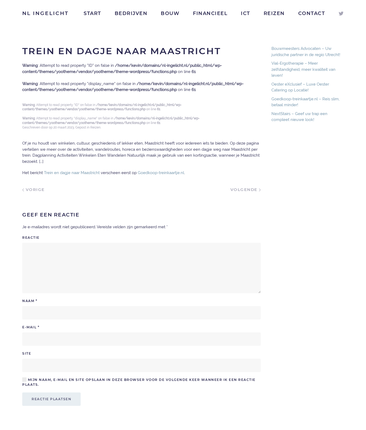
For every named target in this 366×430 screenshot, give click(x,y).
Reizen (274, 13)
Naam (29, 301)
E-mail (30, 327)
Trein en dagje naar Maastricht (72, 172)
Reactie (31, 238)
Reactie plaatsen (51, 399)
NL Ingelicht (45, 13)
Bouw (170, 13)
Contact (311, 13)
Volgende (244, 189)
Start (92, 13)
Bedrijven (131, 13)
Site (26, 353)
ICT (245, 13)
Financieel (210, 13)
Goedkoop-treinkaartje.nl (161, 172)
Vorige (34, 189)
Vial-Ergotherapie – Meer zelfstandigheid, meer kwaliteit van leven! (303, 69)
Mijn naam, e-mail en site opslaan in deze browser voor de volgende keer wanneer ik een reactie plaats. (139, 382)
